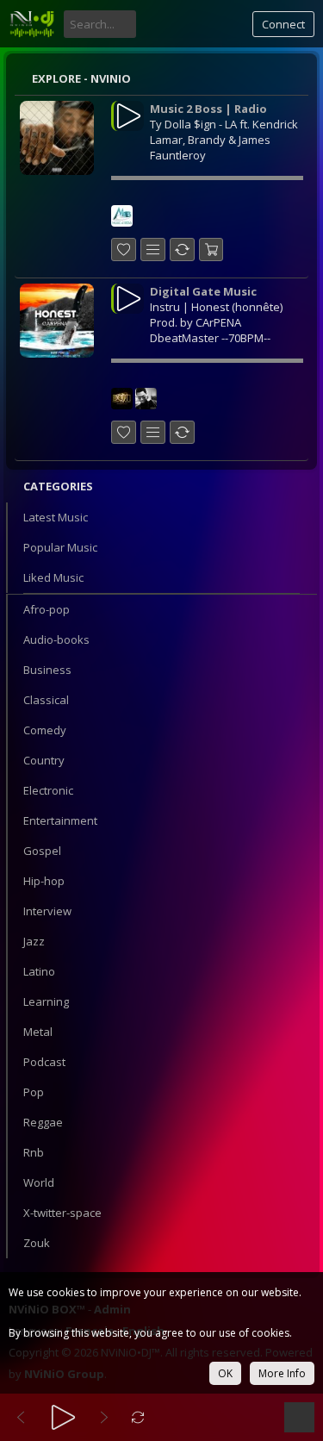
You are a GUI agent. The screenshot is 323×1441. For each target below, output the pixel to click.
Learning (46, 1001)
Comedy (44, 730)
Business (47, 669)
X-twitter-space (62, 1212)
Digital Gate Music (203, 291)
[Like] (123, 249)
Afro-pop (46, 609)
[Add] (152, 249)
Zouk (36, 1243)
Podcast (44, 1062)
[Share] (182, 249)
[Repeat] (138, 1417)
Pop (33, 1092)
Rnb (33, 1152)
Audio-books (56, 639)
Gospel (42, 850)
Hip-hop (44, 881)
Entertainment (60, 820)
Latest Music (55, 517)
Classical (46, 700)
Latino (39, 971)
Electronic (48, 790)
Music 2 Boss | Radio (208, 108)
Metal (38, 1031)
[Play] (63, 1417)
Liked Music (53, 577)
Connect (283, 24)
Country (44, 760)
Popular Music (60, 547)
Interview (47, 911)
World (38, 1182)
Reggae (43, 1122)
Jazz (34, 941)
